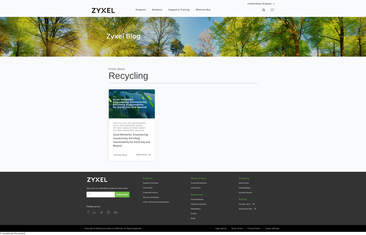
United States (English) (259, 3)
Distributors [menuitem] (196, 188)
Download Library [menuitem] (150, 193)
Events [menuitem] (194, 214)
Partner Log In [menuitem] (245, 204)
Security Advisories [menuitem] (151, 197)
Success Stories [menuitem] (245, 193)
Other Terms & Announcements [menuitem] (156, 202)
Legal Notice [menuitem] (221, 228)
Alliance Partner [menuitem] (245, 209)
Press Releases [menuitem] (197, 199)
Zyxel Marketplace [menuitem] (199, 183)
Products (141, 9)
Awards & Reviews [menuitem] (198, 204)
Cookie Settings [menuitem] (272, 228)
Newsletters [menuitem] (196, 209)
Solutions (157, 9)
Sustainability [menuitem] (244, 188)
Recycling (139, 130)
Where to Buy (203, 9)
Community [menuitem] (148, 188)
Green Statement (130, 128)
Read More (141, 154)
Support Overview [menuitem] (150, 183)
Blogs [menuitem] (193, 218)
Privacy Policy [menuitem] (254, 228)
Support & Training (179, 9)
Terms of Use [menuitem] (237, 228)
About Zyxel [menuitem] (244, 183)
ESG (129, 123)
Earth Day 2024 (120, 123)
